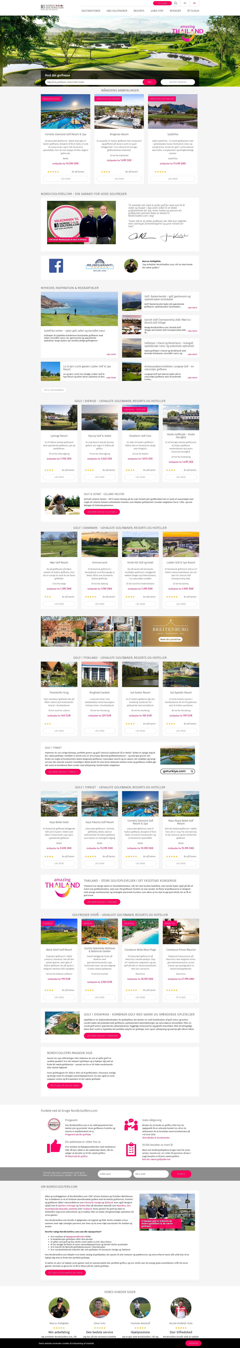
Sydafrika (73, 1209)
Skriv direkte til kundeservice (156, 1137)
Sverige (97, 1202)
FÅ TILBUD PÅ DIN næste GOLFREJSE (65, 1272)
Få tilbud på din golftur (76, 1156)
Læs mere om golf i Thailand (102, 902)
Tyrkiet (82, 1205)
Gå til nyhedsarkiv (54, 390)
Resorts (139, 10)
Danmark (88, 1202)
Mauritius (121, 1205)
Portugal (71, 1205)
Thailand (87, 1209)
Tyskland (108, 1202)
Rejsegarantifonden (75, 1236)
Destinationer (91, 10)
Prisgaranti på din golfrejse (78, 1134)
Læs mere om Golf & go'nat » (102, 512)
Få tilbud (162, 3)
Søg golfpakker (117, 10)
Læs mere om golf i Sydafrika (102, 1035)
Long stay (157, 10)
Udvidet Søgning (177, 82)
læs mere (59, 477)
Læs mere (65, 179)
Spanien (62, 1205)
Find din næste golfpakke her (156, 1159)
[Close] (236, 1292)
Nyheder (175, 10)
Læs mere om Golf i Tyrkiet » (63, 772)
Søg (149, 82)
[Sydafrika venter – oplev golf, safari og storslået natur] (79, 309)
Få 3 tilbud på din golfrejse (64, 1085)
